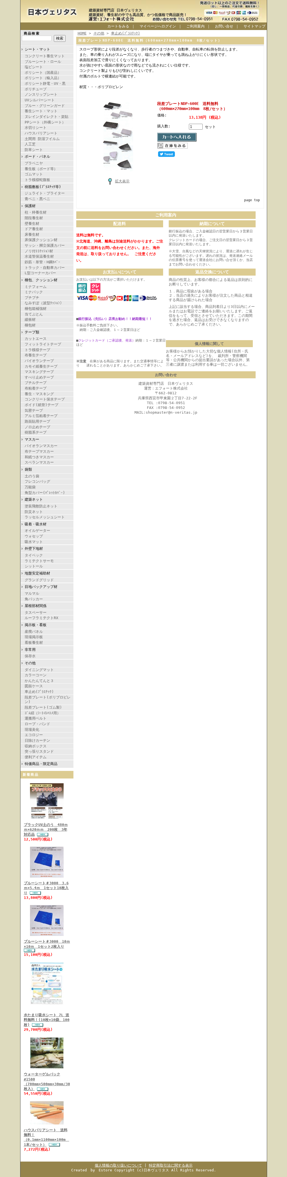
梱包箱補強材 (36, 308)
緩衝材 (30, 319)
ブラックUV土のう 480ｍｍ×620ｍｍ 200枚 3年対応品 (46, 830)
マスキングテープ (39, 372)
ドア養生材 (34, 229)
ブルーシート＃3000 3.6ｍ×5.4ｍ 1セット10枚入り (46, 888)
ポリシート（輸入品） (43, 78)
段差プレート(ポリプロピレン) (48, 699)
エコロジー (34, 735)
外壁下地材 (34, 548)
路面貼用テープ (37, 421)
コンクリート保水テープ (45, 399)
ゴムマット (34, 174)
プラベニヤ (34, 163)
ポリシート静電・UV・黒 (45, 83)
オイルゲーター (37, 530)
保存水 (30, 656)
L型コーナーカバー (40, 273)
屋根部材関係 (36, 606)
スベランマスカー (39, 462)
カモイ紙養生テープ (41, 366)
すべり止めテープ (39, 377)
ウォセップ (34, 536)
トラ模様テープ (37, 350)
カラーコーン (36, 675)
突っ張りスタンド (39, 751)
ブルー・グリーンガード (45, 106)
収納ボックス (36, 746)
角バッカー (34, 599)
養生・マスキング (39, 394)
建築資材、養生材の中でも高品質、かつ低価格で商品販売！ (138, 15)
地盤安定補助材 (37, 573)
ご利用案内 (195, 26)
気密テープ (34, 410)
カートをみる (118, 26)
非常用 (30, 649)
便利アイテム (36, 757)
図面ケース (34, 686)
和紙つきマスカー (39, 457)
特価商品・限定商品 (41, 764)
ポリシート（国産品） (43, 72)
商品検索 (32, 33)
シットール (34, 566)
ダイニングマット (39, 670)
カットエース (36, 338)
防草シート (34, 150)
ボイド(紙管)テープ (41, 405)
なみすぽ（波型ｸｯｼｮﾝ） (44, 303)
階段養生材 (34, 218)
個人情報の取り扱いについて (118, 1165)
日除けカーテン (37, 740)
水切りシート (36, 127)
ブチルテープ (36, 383)
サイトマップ (254, 26)
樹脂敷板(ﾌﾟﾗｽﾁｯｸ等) (43, 187)
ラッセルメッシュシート (45, 517)
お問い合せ (224, 26)
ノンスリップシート (41, 94)
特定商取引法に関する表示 (171, 1165)
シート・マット (37, 49)
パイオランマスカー (41, 446)
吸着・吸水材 (36, 524)
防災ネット (34, 512)
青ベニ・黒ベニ (37, 199)
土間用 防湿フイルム (42, 139)
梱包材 (30, 325)
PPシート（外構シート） (45, 122)
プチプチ (32, 298)
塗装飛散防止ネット (41, 506)
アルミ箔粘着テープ (41, 416)
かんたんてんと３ (39, 681)
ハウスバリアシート (41, 133)
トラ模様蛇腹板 (37, 180)
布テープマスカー (39, 451)
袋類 (28, 469)
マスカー (32, 439)
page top (252, 200)
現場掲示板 (34, 637)
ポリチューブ (36, 89)
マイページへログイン (158, 26)
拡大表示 (122, 181)
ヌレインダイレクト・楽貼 (46, 117)
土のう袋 (32, 476)
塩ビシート (34, 67)
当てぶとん (34, 314)
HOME (82, 33)
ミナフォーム (36, 287)
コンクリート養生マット (45, 56)
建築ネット (34, 499)
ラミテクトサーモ (39, 561)
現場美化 (32, 729)
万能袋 (30, 487)
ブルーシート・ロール (43, 61)
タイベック (34, 555)
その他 (30, 663)
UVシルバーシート (40, 100)
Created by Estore (91, 1170)
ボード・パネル (37, 156)
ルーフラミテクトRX (41, 618)
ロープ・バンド (37, 724)
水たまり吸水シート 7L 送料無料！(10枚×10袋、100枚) (47, 1020)
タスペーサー (36, 612)
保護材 (30, 206)
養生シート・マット (41, 111)
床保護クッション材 (41, 240)
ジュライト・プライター (45, 193)
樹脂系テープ (36, 432)
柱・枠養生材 (36, 212)
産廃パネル (34, 631)
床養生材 (32, 234)
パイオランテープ (39, 361)
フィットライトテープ (43, 344)
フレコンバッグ (37, 481)
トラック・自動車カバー (45, 267)
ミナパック (34, 292)
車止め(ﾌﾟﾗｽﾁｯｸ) (39, 692)
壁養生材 (32, 223)
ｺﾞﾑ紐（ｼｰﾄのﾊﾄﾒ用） (43, 713)
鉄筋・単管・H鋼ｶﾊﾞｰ (42, 262)
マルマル (32, 593)
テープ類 (32, 332)
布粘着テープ (36, 388)
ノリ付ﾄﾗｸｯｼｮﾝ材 (39, 251)
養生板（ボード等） (41, 169)
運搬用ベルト (36, 718)
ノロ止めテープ (37, 427)
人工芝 (30, 144)
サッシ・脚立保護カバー (45, 245)
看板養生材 (34, 642)
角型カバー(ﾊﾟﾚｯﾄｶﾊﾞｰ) (45, 493)
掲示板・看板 (36, 625)
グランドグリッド (39, 580)
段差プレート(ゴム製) (43, 707)
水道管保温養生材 (39, 256)
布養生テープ (36, 355)
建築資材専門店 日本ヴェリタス (115, 10)
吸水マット (34, 542)
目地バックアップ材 (41, 587)
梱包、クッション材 (41, 280)
